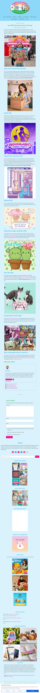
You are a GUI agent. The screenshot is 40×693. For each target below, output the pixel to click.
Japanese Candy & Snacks (27, 357)
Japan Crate (6, 71)
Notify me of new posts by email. (13, 434)
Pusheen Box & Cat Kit (13, 318)
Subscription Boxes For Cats (15, 359)
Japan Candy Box (12, 236)
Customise (7, 690)
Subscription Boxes (20, 23)
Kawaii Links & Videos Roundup (12, 388)
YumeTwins (6, 161)
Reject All (20, 690)
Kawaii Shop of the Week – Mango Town (14, 617)
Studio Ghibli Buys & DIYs (11, 385)
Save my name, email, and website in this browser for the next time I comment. (20, 429)
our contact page (9, 676)
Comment (8, 405)
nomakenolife (16, 164)
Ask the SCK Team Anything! (11, 386)
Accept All (32, 690)
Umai (29, 76)
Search (37, 456)
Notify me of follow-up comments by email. (15, 432)
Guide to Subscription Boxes (11, 355)
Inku (9, 76)
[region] (20, 688)
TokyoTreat (6, 158)
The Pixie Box (9, 278)
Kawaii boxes (17, 357)
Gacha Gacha (17, 76)
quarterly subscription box (30, 115)
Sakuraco (28, 162)
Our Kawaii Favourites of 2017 (16, 621)
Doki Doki (23, 75)
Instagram (30, 321)
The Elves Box (25, 276)
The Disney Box (27, 278)
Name (7, 418)
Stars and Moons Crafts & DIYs (12, 383)
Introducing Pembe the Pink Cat (12, 387)
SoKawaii (6, 203)
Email (7, 423)
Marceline (24, 27)
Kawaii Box (12, 233)
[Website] (13, 379)
